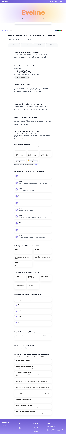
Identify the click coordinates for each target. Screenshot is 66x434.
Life (15, 347)
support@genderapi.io (51, 426)
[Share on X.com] (58, 31)
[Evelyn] (33, 176)
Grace (20, 347)
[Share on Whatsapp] (60, 31)
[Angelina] (33, 216)
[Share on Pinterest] (62, 31)
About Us (34, 426)
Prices (56, 1)
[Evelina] (33, 183)
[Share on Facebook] (56, 31)
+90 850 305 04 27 (50, 428)
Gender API (36, 164)
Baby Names (6, 30)
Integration (52, 1)
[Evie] (33, 203)
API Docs (60, 1)
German (28, 347)
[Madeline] (33, 223)
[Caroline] (33, 237)
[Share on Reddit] (64, 31)
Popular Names (35, 431)
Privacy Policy (35, 427)
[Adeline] (33, 210)
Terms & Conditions (36, 428)
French (24, 347)
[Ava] (33, 196)
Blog (63, 1)
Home (2, 30)
